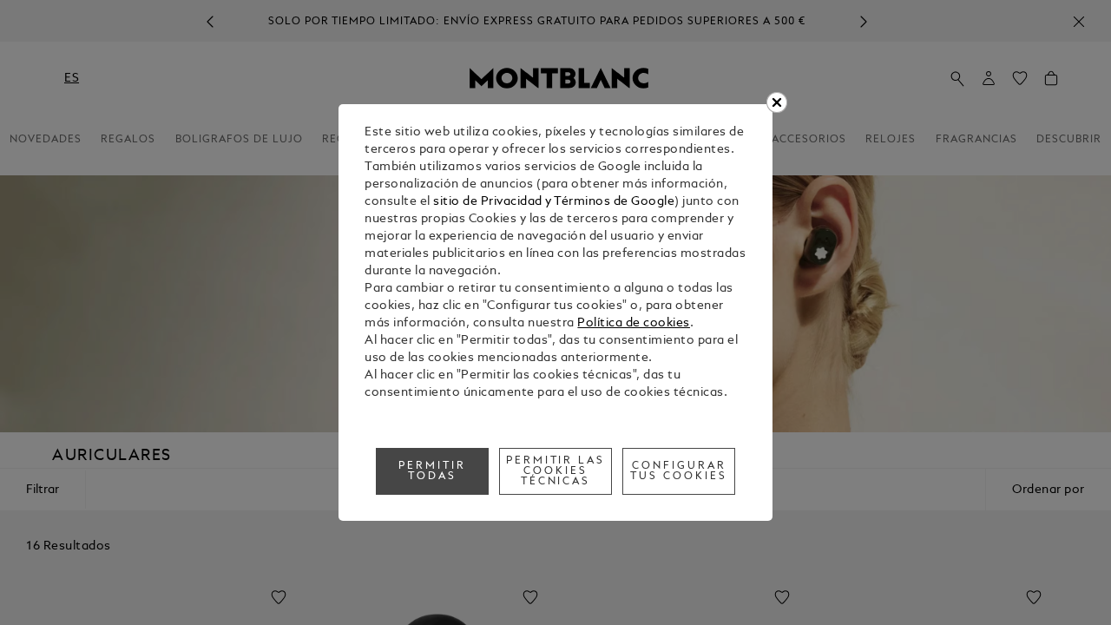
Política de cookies (633, 323)
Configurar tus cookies (678, 471)
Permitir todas (432, 471)
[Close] (776, 102)
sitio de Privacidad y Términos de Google (553, 201)
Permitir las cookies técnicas (556, 471)
